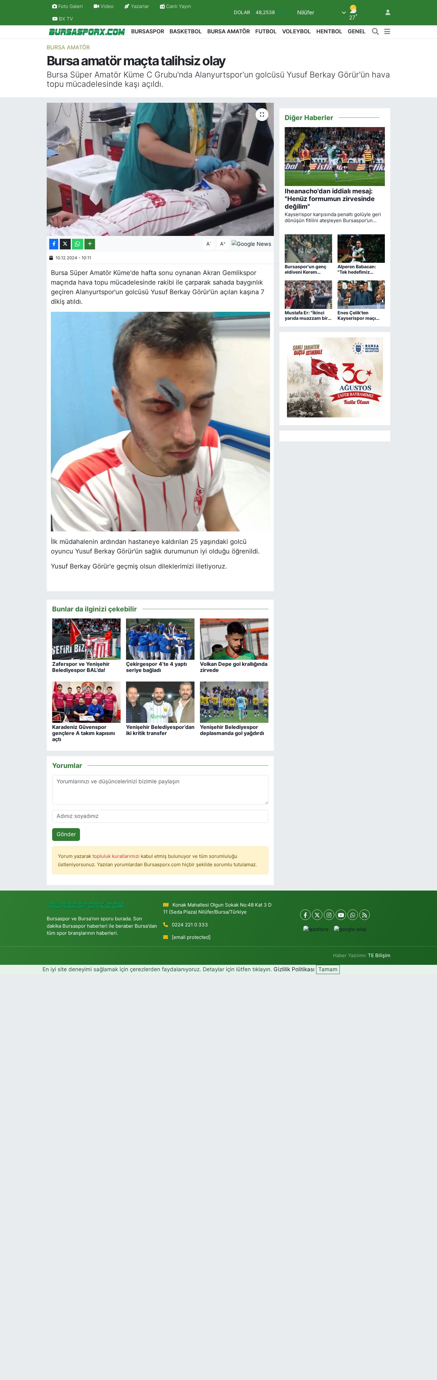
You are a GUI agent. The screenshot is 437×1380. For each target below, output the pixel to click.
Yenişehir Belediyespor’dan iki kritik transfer (160, 730)
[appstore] (316, 929)
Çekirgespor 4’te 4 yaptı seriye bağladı (156, 667)
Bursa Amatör (68, 47)
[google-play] (350, 929)
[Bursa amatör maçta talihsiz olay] (160, 169)
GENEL (357, 31)
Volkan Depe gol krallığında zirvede (233, 667)
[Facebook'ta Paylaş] (53, 244)
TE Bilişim (379, 955)
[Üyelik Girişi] (385, 13)
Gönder (66, 834)
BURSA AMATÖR (228, 31)
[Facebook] (305, 914)
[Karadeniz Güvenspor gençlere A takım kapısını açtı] (86, 701)
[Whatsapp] (352, 914)
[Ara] (375, 32)
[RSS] (364, 914)
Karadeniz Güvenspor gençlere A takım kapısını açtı (83, 733)
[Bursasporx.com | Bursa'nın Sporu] (87, 31)
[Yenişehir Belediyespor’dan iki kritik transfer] (160, 701)
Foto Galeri (70, 6)
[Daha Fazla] (89, 244)
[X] (317, 914)
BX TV (65, 19)
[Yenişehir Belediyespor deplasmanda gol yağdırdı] (234, 701)
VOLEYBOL (296, 31)
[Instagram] (329, 914)
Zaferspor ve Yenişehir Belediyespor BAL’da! (81, 667)
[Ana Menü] (387, 32)
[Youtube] (341, 914)
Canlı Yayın (178, 6)
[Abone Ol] (251, 243)
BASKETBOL (186, 31)
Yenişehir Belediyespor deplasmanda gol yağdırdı (232, 730)
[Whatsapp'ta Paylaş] (77, 244)
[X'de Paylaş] (65, 244)
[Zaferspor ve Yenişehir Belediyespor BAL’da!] (86, 638)
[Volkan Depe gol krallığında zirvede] (234, 638)
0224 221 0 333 (190, 925)
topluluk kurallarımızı (116, 856)
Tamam (328, 969)
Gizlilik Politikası (294, 969)
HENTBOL (329, 31)
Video (107, 6)
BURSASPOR (147, 31)
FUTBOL (266, 31)
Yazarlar (140, 6)
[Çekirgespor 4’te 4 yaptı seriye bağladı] (160, 638)
